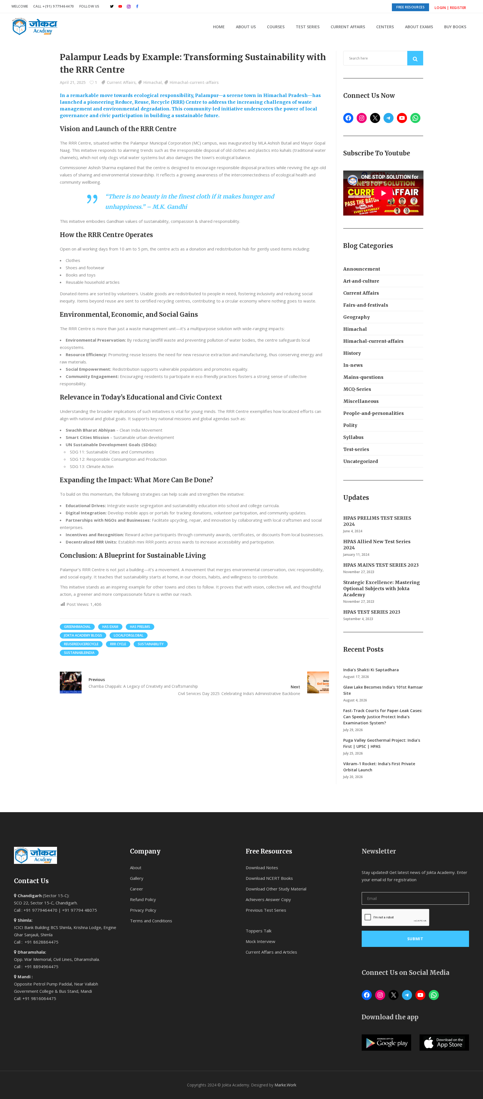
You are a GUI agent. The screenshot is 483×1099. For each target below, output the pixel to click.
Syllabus (353, 437)
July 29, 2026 (353, 729)
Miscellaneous (361, 401)
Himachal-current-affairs (194, 82)
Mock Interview (260, 941)
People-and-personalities (373, 413)
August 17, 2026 (356, 676)
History (352, 353)
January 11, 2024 (356, 554)
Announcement (361, 269)
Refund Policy (143, 899)
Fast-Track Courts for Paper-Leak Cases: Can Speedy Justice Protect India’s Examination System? (382, 716)
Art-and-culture (361, 281)
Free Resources (410, 7)
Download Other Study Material (276, 889)
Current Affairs (121, 82)
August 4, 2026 (355, 700)
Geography (356, 317)
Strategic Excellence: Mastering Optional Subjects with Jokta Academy (381, 588)
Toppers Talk (258, 930)
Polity (350, 425)
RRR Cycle (118, 644)
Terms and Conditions (151, 920)
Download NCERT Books (269, 878)
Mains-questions (363, 377)
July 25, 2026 (353, 753)
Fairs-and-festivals (365, 305)
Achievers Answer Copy (268, 899)
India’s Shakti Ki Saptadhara (371, 669)
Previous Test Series (266, 910)
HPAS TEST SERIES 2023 (371, 612)
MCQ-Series (357, 389)
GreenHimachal (77, 626)
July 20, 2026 (353, 776)
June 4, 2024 (352, 531)
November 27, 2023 (358, 571)
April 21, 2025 (73, 82)
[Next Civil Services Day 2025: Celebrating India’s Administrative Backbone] (314, 682)
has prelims (140, 626)
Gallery (136, 878)
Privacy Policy (143, 910)
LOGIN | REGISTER (450, 7)
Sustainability (151, 644)
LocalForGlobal (128, 635)
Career (136, 889)
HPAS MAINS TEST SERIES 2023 (381, 565)
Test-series (356, 449)
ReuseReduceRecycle (81, 644)
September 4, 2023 (358, 618)
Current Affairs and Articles (271, 952)
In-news (353, 365)
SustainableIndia (79, 652)
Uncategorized (360, 461)
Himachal (152, 82)
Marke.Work (285, 1085)
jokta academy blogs (83, 635)
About (135, 867)
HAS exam (110, 626)
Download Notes (262, 867)
